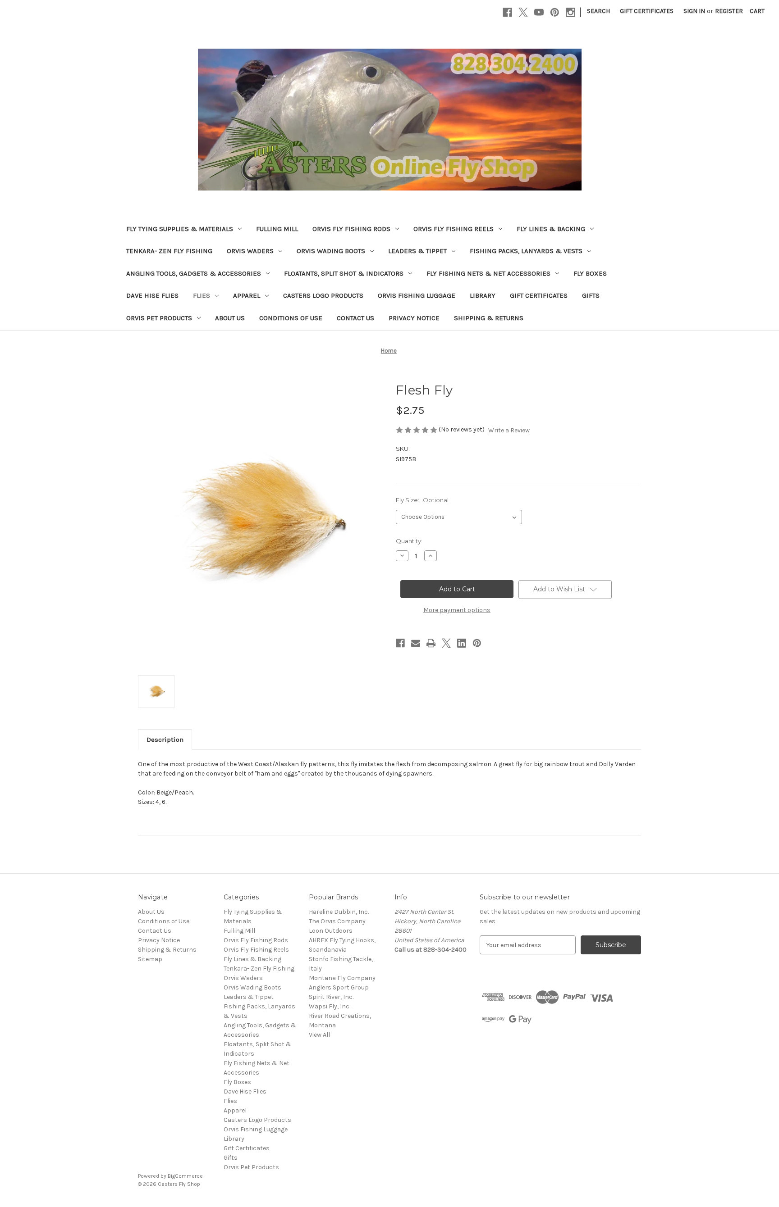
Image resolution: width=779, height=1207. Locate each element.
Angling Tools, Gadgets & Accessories (193, 273)
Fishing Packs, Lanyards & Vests (526, 251)
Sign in (694, 11)
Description (165, 739)
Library (482, 295)
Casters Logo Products (323, 295)
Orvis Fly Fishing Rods (351, 229)
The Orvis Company (337, 921)
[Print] (430, 643)
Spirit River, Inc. (331, 997)
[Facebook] (507, 12)
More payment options (456, 610)
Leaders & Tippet (417, 251)
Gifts (591, 295)
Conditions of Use (290, 318)
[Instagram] (570, 12)
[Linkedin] (461, 643)
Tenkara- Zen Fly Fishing (169, 251)
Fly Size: (422, 500)
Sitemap (150, 959)
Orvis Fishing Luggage (416, 295)
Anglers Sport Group (339, 987)
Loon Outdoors (331, 931)
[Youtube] (539, 12)
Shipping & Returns (488, 318)
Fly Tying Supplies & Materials (179, 229)
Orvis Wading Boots (331, 251)
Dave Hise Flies (152, 295)
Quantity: (409, 541)
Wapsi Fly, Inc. (329, 1006)
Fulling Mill (277, 229)
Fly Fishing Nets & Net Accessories (488, 273)
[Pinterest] (554, 12)
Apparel (246, 295)
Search (598, 11)
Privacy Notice (414, 318)
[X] (523, 12)
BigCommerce (185, 1176)
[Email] (415, 643)
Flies (201, 295)
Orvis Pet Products (159, 318)
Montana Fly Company (342, 978)
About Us (230, 318)
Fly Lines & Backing (551, 229)
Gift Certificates (647, 11)
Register (729, 11)
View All (319, 1035)
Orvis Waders (250, 251)
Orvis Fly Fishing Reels (453, 229)
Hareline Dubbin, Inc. (339, 912)
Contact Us (355, 318)
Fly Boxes (590, 273)
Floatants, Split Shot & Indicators (343, 273)
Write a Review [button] (509, 430)
